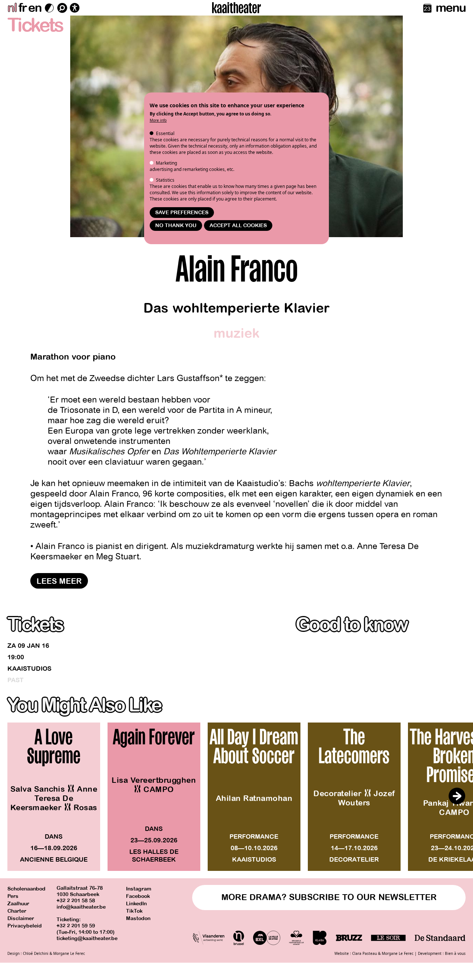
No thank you (176, 225)
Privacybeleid (24, 926)
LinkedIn (136, 903)
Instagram (138, 889)
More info (158, 120)
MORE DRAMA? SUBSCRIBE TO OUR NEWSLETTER (329, 897)
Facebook (138, 896)
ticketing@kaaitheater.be (87, 938)
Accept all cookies (238, 225)
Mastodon (138, 918)
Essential (165, 133)
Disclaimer (20, 918)
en (34, 8)
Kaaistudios (29, 669)
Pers (12, 896)
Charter (16, 911)
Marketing (166, 163)
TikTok (134, 911)
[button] (456, 796)
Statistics (165, 180)
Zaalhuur (18, 903)
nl (12, 8)
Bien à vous (455, 953)
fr (22, 8)
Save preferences (181, 212)
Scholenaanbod (26, 889)
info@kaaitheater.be (81, 907)
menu (451, 8)
